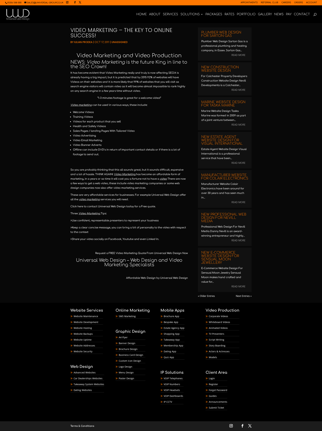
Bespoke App (171, 322)
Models (213, 357)
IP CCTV (168, 401)
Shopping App (172, 333)
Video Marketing (99, 55)
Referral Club (269, 3)
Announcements (218, 401)
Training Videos (83, 117)
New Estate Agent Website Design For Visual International (222, 140)
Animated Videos (218, 328)
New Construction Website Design (220, 69)
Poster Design (126, 378)
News (279, 14)
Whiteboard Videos (219, 322)
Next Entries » (244, 296)
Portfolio (246, 14)
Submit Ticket (216, 407)
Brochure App (171, 316)
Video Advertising (84, 135)
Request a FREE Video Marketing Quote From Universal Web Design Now (141, 253)
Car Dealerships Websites (88, 378)
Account (311, 3)
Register (213, 384)
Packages (213, 14)
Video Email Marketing (87, 140)
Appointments (249, 3)
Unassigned (120, 42)
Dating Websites (83, 390)
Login (212, 378)
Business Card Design (131, 354)
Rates (229, 14)
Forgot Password (218, 390)
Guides (213, 396)
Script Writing (216, 339)
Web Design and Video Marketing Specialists (143, 262)
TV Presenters (216, 333)
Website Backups (83, 333)
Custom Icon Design (130, 360)
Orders (298, 3)
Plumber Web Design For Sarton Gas (221, 34)
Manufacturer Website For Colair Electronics (224, 176)
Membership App (173, 345)
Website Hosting (83, 328)
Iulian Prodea (83, 42)
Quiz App (169, 357)
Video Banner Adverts (87, 145)
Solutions (190, 14)
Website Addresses (84, 345)
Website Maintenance (86, 316)
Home (141, 14)
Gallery (265, 14)
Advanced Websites (85, 372)
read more (238, 55)
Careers (286, 3)
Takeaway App (172, 339)
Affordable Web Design (141, 278)
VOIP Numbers (172, 384)
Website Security (83, 351)
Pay (288, 14)
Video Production (158, 55)
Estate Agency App (174, 328)
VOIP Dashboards (173, 396)
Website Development (86, 322)
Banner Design (127, 343)
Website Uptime (83, 339)
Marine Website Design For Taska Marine (223, 103)
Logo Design (125, 366)
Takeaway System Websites (89, 384)
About (154, 14)
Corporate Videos (218, 316)
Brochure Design (128, 349)
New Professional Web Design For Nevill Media (223, 217)
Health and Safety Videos (89, 126)
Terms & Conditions (82, 426)
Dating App (170, 351)
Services (170, 14)
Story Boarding (217, 345)
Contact (302, 14)
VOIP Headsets (172, 390)
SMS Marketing (127, 316)
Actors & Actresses (219, 351)
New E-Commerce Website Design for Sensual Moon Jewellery (220, 258)
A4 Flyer (123, 337)
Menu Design (126, 372)
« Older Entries (206, 296)
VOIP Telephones (173, 378)
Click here (76, 206)
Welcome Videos (83, 112)
